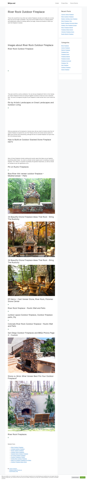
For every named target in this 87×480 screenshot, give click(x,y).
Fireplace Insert (65, 54)
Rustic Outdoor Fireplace (17, 450)
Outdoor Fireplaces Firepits (18, 457)
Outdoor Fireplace (13, 468)
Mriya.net (11, 3)
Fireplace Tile (64, 63)
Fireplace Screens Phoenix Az (15, 470)
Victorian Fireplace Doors (67, 32)
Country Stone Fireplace (67, 14)
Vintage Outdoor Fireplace (18, 449)
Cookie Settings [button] (75, 477)
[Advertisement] (31, 34)
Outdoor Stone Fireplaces (17, 452)
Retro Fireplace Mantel (67, 27)
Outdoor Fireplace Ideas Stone (19, 462)
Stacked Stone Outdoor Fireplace (19, 454)
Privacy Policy (64, 3)
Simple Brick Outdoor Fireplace (19, 458)
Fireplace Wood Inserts (67, 29)
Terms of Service (74, 3)
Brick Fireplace (65, 45)
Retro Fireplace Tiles (66, 21)
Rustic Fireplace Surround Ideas (69, 23)
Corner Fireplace (65, 48)
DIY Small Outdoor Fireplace (18, 455)
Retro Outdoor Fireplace (17, 447)
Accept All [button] (83, 477)
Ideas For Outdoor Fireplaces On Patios (21, 460)
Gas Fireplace (64, 65)
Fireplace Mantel (65, 56)
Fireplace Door (65, 52)
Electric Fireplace (65, 50)
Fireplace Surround (66, 61)
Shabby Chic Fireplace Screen (69, 25)
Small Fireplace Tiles (13, 471)
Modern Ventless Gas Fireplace (69, 19)
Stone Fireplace (65, 69)
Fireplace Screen (65, 58)
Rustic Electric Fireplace (67, 34)
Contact (57, 3)
